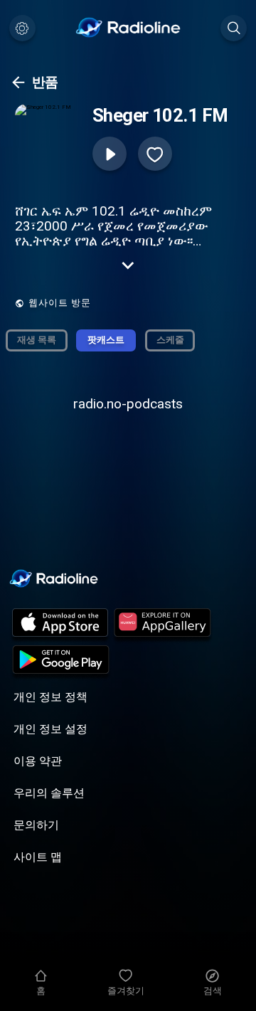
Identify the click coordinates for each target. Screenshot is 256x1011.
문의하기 (36, 825)
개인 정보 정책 (50, 697)
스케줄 (170, 339)
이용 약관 (38, 761)
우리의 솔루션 (49, 793)
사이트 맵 (38, 857)
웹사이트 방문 (59, 302)
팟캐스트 (105, 339)
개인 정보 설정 (50, 729)
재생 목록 (36, 339)
